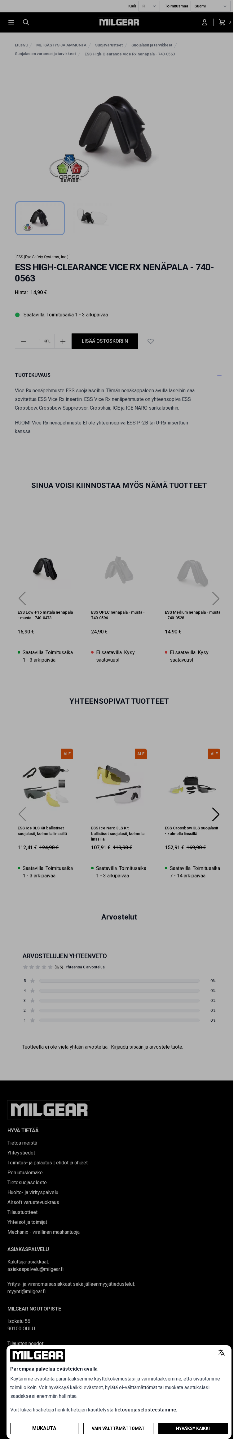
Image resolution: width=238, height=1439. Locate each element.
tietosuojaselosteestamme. (146, 1410)
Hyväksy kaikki (193, 1428)
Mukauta (44, 1428)
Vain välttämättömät (118, 1428)
